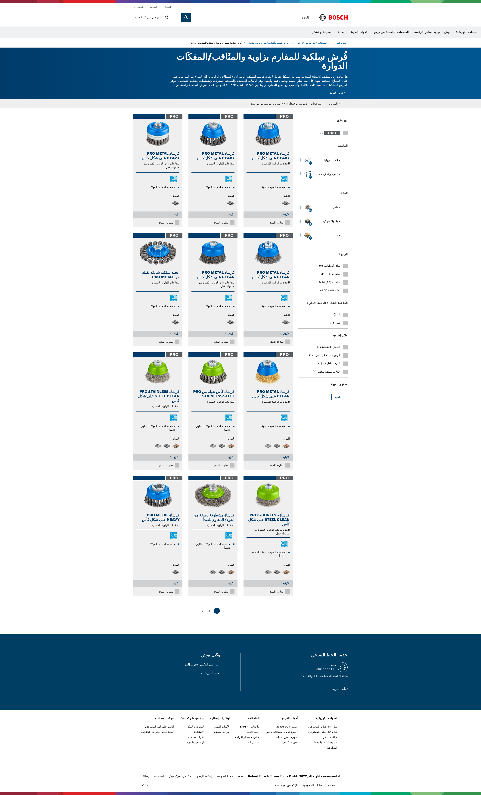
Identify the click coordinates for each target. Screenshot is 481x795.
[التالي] (203, 611)
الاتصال (167, 6)
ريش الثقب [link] (253, 732)
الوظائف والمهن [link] (195, 742)
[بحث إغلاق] (195, 17)
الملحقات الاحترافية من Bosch (312, 42)
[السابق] (224, 611)
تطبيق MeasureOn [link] (286, 726)
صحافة (331, 785)
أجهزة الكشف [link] (290, 742)
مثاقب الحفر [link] (330, 737)
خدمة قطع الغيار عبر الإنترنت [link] (157, 732)
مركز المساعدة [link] (164, 718)
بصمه (240, 776)
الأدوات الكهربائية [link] (326, 718)
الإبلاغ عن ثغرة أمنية (286, 785)
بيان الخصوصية (225, 776)
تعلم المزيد (339, 689)
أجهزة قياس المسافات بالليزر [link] (281, 732)
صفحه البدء (340, 42)
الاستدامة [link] (199, 732)
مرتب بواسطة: (296, 103)
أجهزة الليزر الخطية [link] (287, 737)
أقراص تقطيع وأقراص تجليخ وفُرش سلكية (269, 42)
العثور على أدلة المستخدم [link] (159, 726)
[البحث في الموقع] (186, 17)
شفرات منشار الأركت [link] (247, 737)
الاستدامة (154, 6)
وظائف (145, 776)
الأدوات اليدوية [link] (222, 726)
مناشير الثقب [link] (252, 742)
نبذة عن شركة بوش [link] (191, 718)
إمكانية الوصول (203, 776)
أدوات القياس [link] (289, 718)
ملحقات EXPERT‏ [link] (249, 726)
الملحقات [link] (253, 718)
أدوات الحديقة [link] (222, 732)
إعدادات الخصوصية (313, 785)
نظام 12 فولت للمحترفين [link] (322, 732)
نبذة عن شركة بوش (180, 776)
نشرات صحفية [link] (196, 737)
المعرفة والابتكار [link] (195, 726)
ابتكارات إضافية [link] (220, 718)
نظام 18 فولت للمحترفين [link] (322, 726)
